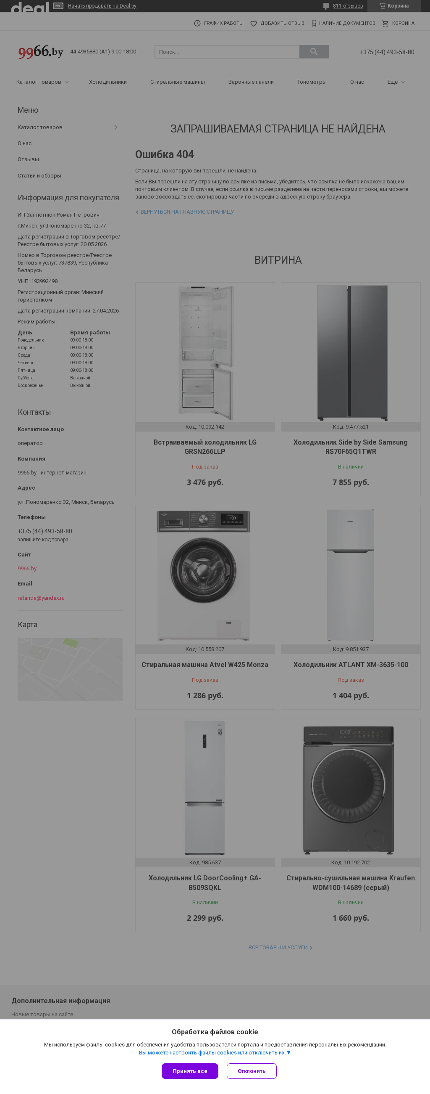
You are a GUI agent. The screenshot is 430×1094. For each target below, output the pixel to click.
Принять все (190, 1071)
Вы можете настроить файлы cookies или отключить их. (212, 1052)
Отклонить (252, 1071)
